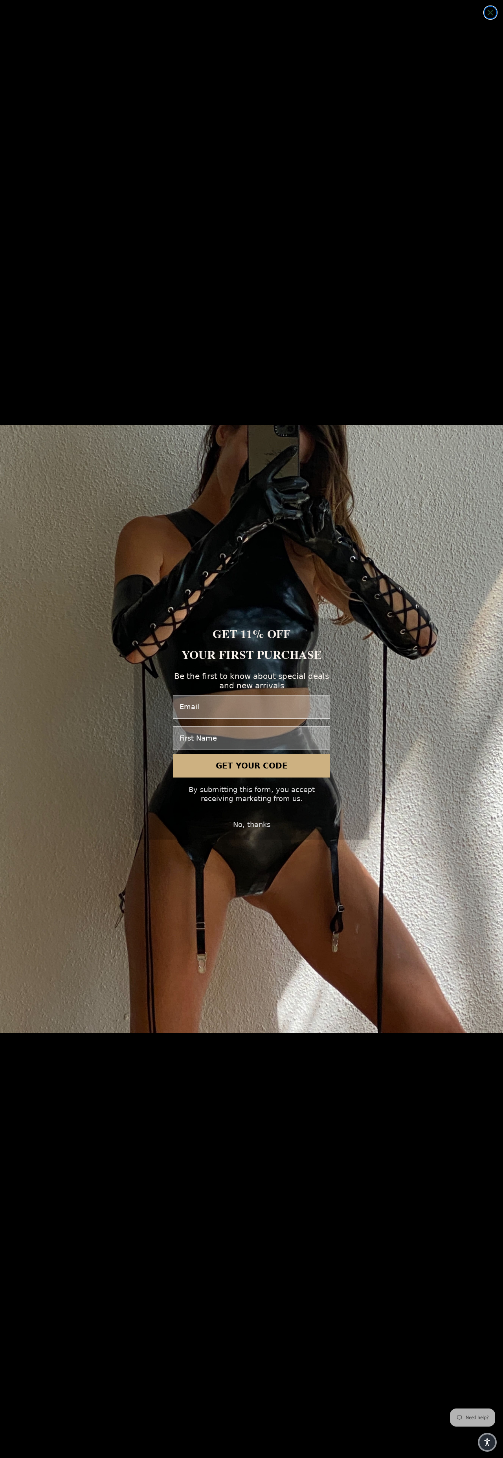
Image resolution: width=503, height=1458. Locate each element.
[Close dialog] (490, 12)
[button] (487, 1442)
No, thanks (251, 824)
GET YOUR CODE (252, 765)
